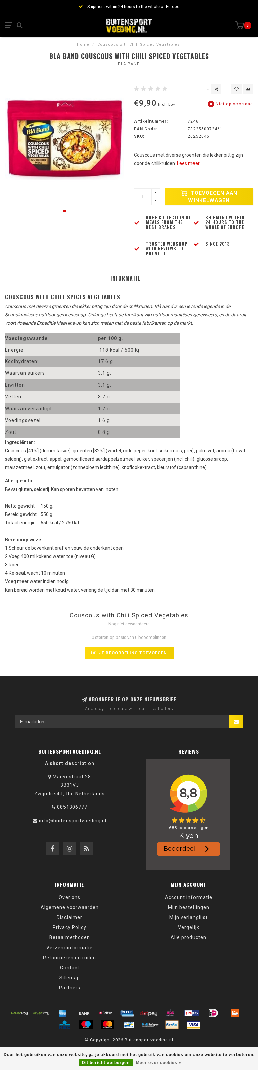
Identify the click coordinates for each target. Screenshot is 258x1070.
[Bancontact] (129, 1025)
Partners (69, 987)
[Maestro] (86, 1025)
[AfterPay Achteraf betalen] (19, 1013)
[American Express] (62, 1013)
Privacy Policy (69, 927)
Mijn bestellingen (188, 907)
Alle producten (188, 937)
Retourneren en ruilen (69, 957)
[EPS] (170, 1013)
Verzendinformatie (69, 947)
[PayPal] (172, 1025)
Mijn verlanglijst (188, 917)
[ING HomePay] (234, 1013)
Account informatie (188, 897)
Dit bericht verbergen (106, 1062)
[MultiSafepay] (150, 1025)
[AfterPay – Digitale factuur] (41, 1013)
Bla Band (129, 64)
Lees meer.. (189, 163)
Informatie (125, 278)
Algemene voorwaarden (70, 907)
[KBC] (64, 1025)
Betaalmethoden (69, 937)
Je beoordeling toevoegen (132, 652)
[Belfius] (105, 1013)
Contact (69, 967)
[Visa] (193, 1025)
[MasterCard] (107, 1025)
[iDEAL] (213, 1013)
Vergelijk (188, 927)
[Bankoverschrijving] (84, 1013)
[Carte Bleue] (127, 1013)
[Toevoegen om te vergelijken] (248, 89)
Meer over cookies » (158, 1062)
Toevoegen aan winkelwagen (213, 196)
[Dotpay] (148, 1013)
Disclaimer (69, 917)
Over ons (69, 897)
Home (83, 44)
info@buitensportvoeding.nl (72, 820)
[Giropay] (191, 1013)
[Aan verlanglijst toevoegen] (236, 89)
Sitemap (69, 977)
